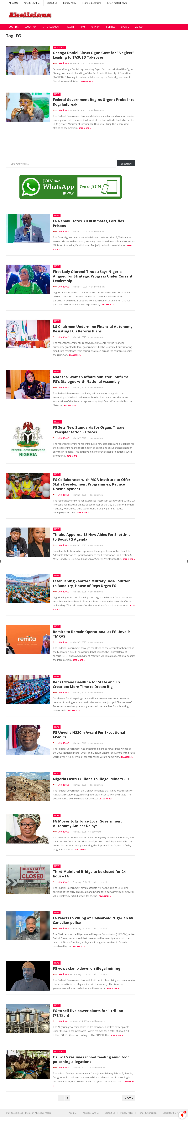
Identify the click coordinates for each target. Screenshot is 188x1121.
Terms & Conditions (91, 2)
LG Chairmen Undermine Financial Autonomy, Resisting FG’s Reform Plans (93, 328)
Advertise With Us (32, 2)
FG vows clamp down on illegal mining (86, 968)
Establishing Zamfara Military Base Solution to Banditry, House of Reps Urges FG (92, 583)
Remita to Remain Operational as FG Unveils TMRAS (92, 634)
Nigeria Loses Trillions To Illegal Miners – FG (92, 778)
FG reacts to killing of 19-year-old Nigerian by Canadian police (93, 920)
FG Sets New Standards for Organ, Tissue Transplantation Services (88, 429)
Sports (125, 26)
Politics (110, 26)
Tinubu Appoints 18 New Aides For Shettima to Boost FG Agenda (92, 536)
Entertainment (51, 26)
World (139, 26)
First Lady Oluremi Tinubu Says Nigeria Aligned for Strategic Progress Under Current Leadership (92, 276)
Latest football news (117, 2)
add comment (98, 63)
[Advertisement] (128, 14)
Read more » (87, 81)
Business (14, 26)
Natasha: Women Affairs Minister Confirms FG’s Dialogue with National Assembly (91, 379)
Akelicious (63, 63)
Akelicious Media (43, 1112)
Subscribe (126, 163)
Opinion (95, 26)
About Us (13, 2)
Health (70, 26)
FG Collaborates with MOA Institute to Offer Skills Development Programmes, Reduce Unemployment (91, 484)
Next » (129, 1098)
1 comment (95, 831)
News (82, 26)
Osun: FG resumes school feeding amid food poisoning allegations (91, 1059)
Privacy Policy (69, 2)
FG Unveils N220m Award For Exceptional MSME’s (89, 734)
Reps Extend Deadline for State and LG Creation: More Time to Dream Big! (86, 684)
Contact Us (52, 2)
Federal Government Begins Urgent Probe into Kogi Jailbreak (94, 102)
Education (31, 26)
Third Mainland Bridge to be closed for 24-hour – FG (90, 873)
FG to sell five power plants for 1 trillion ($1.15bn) (88, 1013)
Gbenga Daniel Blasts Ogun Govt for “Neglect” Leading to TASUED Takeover (93, 55)
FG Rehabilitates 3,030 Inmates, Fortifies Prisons (88, 223)
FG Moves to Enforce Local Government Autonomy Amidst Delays (87, 823)
